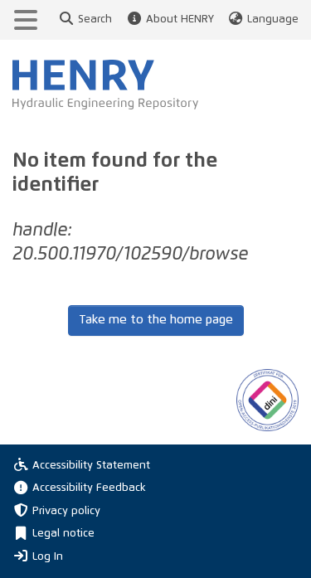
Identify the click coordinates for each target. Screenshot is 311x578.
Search (95, 19)
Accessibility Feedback (89, 488)
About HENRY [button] (179, 19)
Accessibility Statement (91, 465)
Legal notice (63, 533)
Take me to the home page (156, 319)
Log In (47, 556)
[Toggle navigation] (25, 20)
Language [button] (273, 19)
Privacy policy (66, 511)
